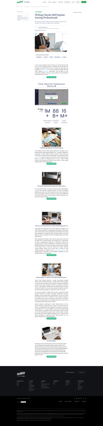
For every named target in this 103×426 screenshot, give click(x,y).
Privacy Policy (31, 386)
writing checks (45, 69)
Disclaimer (60, 401)
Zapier (79, 385)
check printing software (60, 250)
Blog (54, 382)
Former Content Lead (42, 27)
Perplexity (58, 57)
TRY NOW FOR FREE (51, 77)
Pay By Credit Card (44, 386)
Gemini (64, 57)
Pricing (49, 2)
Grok (52, 57)
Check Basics (80, 18)
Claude (46, 57)
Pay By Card (68, 382)
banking (46, 71)
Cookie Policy (84, 401)
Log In (78, 2)
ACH (42, 382)
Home (18, 6)
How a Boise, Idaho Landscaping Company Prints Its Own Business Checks (79, 15)
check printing (38, 157)
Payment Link (43, 385)
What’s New (60, 2)
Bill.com (79, 389)
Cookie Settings (32, 389)
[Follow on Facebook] (83, 398)
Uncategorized (26, 6)
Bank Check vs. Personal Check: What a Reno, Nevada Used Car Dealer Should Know (79, 38)
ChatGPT (39, 57)
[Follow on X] (75, 398)
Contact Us (81, 372)
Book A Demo (67, 2)
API (66, 385)
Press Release (31, 385)
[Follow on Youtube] (77, 398)
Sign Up (83, 2)
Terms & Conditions (68, 401)
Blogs (21, 6)
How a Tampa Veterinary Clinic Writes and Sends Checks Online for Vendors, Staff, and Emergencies (79, 27)
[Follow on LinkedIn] (79, 398)
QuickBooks (80, 382)
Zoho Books (80, 386)
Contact (73, 2)
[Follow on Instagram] (81, 398)
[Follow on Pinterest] (85, 398)
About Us (30, 382)
